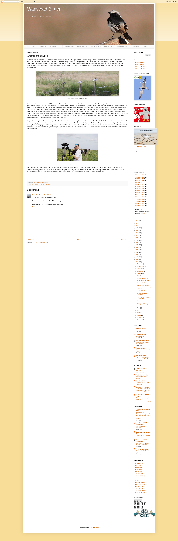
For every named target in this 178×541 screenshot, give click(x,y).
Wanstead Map (135, 47)
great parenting (35, 184)
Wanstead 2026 (69, 47)
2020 (137, 235)
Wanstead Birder (43, 8)
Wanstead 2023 (109, 47)
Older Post (124, 239)
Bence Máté (138, 467)
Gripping (42, 184)
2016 (137, 245)
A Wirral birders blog (142, 375)
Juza (136, 478)
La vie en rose (141, 291)
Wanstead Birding (141, 355)
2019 (137, 237)
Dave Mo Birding (141, 334)
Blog (27, 47)
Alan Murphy (138, 465)
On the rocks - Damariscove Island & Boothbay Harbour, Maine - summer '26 (143, 390)
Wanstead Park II (140, 69)
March (139, 315)
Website (139, 146)
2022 (137, 230)
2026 (137, 221)
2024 (137, 225)
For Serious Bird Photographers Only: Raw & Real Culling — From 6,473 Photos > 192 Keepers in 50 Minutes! (143, 415)
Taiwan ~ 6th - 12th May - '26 (143, 435)
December (140, 264)
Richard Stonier (139, 486)
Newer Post (31, 239)
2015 (137, 247)
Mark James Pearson (142, 387)
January (139, 320)
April (138, 313)
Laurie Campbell (140, 482)
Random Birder (140, 348)
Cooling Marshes (140, 336)
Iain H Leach (138, 471)
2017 (137, 242)
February (139, 317)
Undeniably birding (142, 283)
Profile (34, 47)
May (138, 310)
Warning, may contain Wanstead (143, 297)
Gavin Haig (35, 195)
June (138, 308)
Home (77, 239)
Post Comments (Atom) (41, 242)
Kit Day (137, 480)
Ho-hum (139, 301)
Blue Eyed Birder (141, 381)
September (140, 271)
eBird (144, 213)
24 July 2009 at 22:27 (45, 195)
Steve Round (139, 488)
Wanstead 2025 (82, 47)
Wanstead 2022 (122, 47)
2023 (137, 228)
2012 (137, 254)
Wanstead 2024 (96, 47)
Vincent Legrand (140, 492)
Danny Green (139, 469)
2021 (137, 233)
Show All (149, 401)
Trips (145, 47)
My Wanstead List (55, 47)
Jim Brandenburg (140, 476)
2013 (137, 252)
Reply (33, 207)
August (139, 273)
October (139, 269)
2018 (137, 240)
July (138, 276)
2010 (137, 259)
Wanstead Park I (140, 67)
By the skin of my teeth (143, 280)
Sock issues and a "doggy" (142, 293)
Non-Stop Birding (141, 328)
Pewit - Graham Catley (142, 449)
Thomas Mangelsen (140, 490)
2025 (137, 223)
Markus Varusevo (140, 484)
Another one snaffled (143, 278)
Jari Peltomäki (139, 473)
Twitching (47, 184)
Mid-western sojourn (141, 372)
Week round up (140, 330)
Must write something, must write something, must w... (144, 287)
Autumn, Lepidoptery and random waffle (143, 304)
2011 (137, 257)
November (140, 266)
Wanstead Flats (139, 64)
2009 (137, 262)
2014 (137, 250)
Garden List (42, 47)
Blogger (96, 528)
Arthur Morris (139, 463)
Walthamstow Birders (142, 340)
